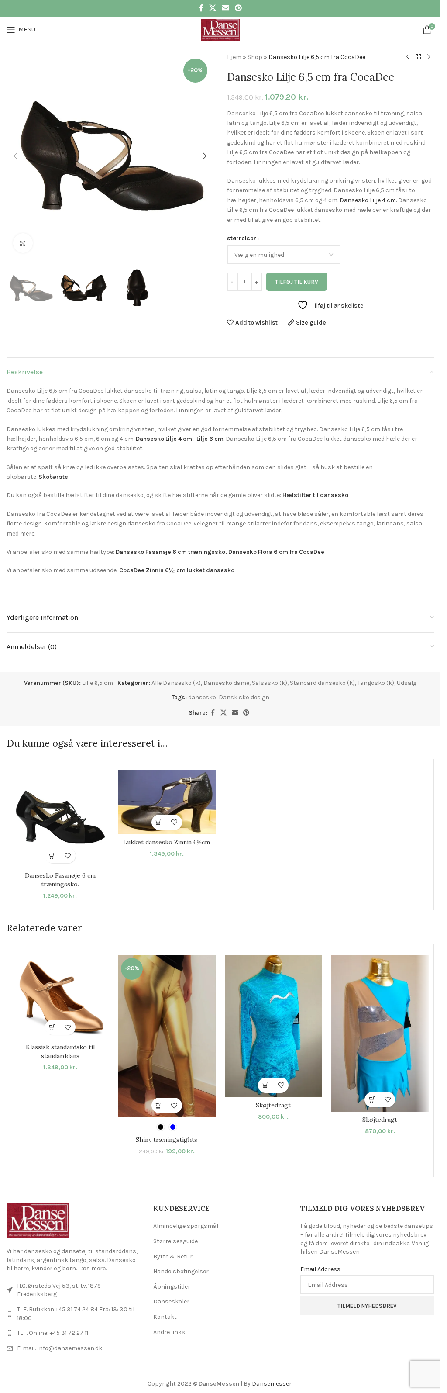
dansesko (202, 697)
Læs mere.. (92, 1268)
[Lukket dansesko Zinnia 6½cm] (166, 802)
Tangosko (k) (376, 683)
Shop (255, 57)
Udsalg (406, 683)
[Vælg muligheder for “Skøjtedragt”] (265, 1085)
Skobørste (53, 476)
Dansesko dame (226, 683)
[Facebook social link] (201, 8)
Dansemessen (272, 1383)
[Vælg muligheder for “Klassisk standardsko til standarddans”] (52, 1027)
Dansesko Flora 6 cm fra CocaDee (276, 552)
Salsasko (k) (269, 683)
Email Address (320, 1269)
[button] (15, 156)
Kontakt (165, 1316)
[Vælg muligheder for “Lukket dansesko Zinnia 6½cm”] (159, 822)
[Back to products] (418, 57)
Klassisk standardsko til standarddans (60, 1051)
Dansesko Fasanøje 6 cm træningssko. (171, 552)
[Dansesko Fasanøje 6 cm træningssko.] (60, 819)
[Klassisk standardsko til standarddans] (60, 997)
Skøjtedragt (273, 1105)
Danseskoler (171, 1301)
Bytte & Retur (173, 1256)
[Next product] (428, 57)
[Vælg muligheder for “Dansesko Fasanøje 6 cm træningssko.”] (52, 855)
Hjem (234, 57)
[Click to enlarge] (23, 243)
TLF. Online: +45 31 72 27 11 (52, 1333)
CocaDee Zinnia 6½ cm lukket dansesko (176, 570)
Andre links (169, 1332)
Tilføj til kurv (296, 282)
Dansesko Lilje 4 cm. (368, 200)
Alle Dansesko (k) (176, 683)
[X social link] (212, 8)
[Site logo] (220, 29)
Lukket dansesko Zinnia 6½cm (166, 842)
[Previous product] (407, 57)
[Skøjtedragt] (273, 1026)
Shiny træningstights (166, 1140)
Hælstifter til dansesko (315, 495)
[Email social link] (225, 8)
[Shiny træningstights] (166, 1036)
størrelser (241, 238)
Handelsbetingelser (181, 1271)
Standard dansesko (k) (322, 683)
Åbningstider (171, 1286)
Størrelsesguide (175, 1241)
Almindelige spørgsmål (185, 1226)
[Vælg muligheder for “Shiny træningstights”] (159, 1105)
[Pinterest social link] (238, 8)
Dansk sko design (244, 697)
